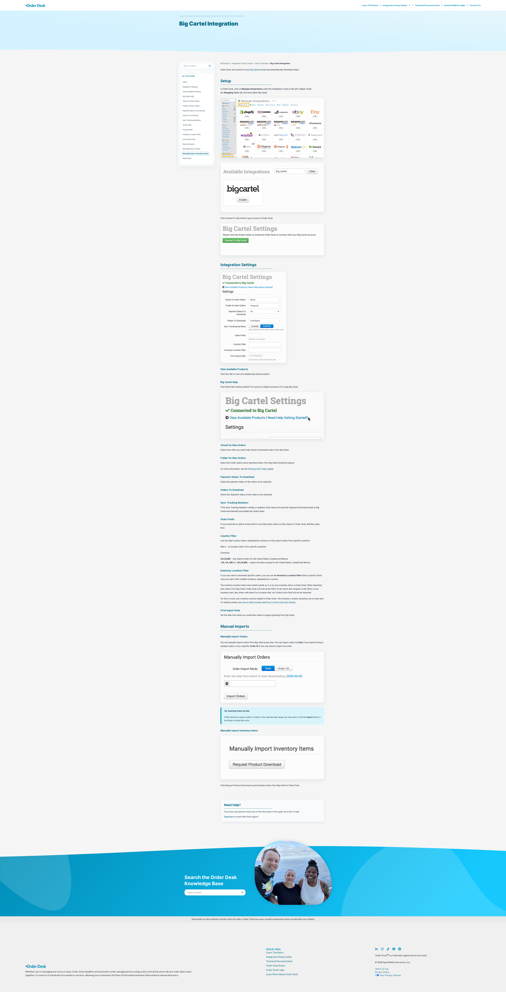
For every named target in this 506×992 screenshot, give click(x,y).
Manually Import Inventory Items (195, 154)
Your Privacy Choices (390, 975)
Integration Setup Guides (395, 5)
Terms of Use (381, 969)
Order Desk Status (275, 965)
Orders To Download (190, 115)
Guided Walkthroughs (454, 5)
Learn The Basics (370, 5)
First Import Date (189, 139)
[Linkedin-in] (376, 949)
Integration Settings (190, 87)
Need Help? (187, 158)
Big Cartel (254, 69)
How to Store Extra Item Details (281, 602)
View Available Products (192, 92)
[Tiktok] (388, 949)
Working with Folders (258, 469)
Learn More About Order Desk (282, 974)
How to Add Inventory (252, 602)
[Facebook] (393, 949)
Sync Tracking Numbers (192, 120)
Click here (228, 817)
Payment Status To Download (194, 111)
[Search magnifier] (210, 66)
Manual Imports (188, 144)
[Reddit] (399, 949)
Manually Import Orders (191, 149)
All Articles (225, 63)
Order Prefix (187, 125)
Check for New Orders (191, 101)
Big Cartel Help (188, 96)
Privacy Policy (382, 972)
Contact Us (475, 5)
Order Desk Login (275, 969)
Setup (185, 82)
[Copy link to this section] (233, 81)
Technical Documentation (427, 5)
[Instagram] (382, 949)
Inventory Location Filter (192, 134)
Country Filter (188, 130)
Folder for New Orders (191, 106)
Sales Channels (261, 63)
